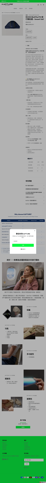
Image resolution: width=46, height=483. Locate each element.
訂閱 (23, 245)
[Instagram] (24, 249)
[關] (34, 230)
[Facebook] (21, 249)
